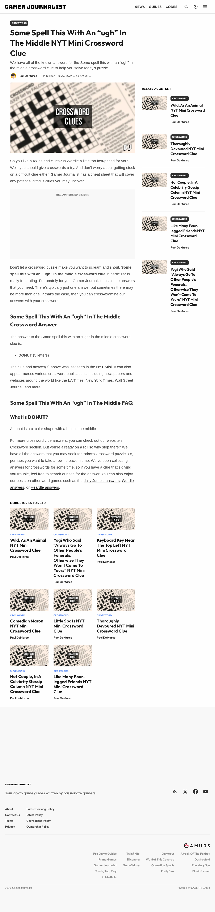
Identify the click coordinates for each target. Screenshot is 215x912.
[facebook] (195, 791)
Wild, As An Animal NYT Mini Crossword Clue (187, 110)
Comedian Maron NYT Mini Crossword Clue (26, 626)
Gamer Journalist (105, 865)
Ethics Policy (34, 815)
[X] (185, 791)
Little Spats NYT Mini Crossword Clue (69, 626)
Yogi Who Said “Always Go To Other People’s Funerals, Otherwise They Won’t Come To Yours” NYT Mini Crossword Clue (69, 557)
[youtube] (205, 791)
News (140, 7)
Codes (171, 7)
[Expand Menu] (205, 7)
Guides (155, 7)
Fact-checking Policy (40, 809)
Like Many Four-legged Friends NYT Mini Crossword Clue (73, 684)
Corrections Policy (38, 821)
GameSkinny (131, 865)
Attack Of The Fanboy (195, 853)
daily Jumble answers (102, 481)
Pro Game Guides (105, 853)
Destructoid (202, 859)
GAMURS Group (200, 887)
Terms (9, 821)
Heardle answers (45, 487)
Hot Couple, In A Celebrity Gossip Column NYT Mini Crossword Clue (26, 684)
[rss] (175, 791)
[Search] (186, 7)
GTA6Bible (109, 877)
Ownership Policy (37, 826)
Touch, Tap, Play (106, 871)
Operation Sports (162, 865)
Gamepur (168, 853)
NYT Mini (104, 367)
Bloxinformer (201, 871)
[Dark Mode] (195, 7)
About (9, 809)
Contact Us (12, 815)
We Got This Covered (160, 859)
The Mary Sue (201, 865)
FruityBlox (167, 871)
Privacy (10, 826)
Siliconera (133, 859)
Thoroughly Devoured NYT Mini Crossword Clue (115, 626)
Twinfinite (133, 853)
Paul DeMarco (19, 557)
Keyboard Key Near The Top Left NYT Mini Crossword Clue (116, 547)
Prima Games (107, 859)
